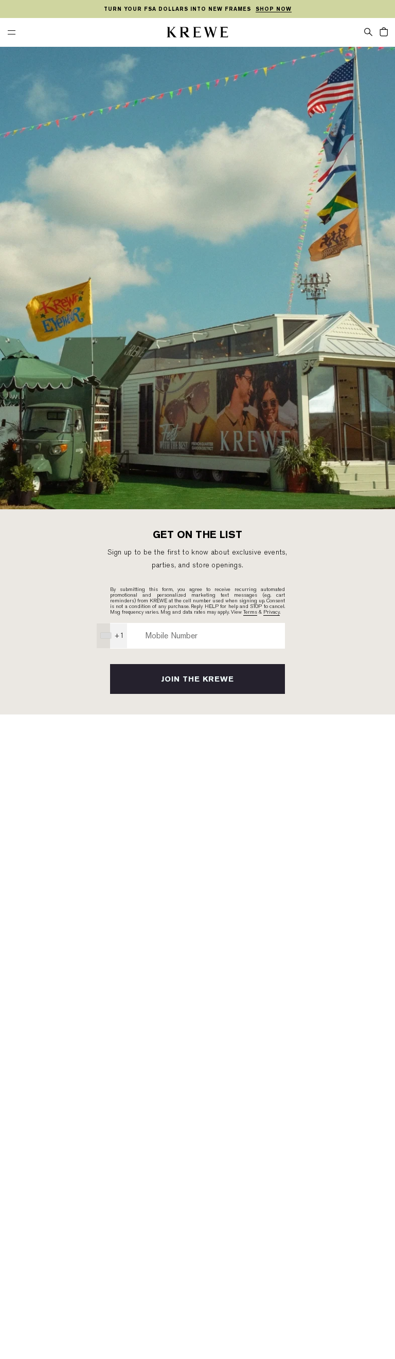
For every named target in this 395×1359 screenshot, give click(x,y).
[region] (197, 9)
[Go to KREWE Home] (197, 34)
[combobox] (112, 635)
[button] (368, 31)
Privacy (271, 612)
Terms (250, 612)
